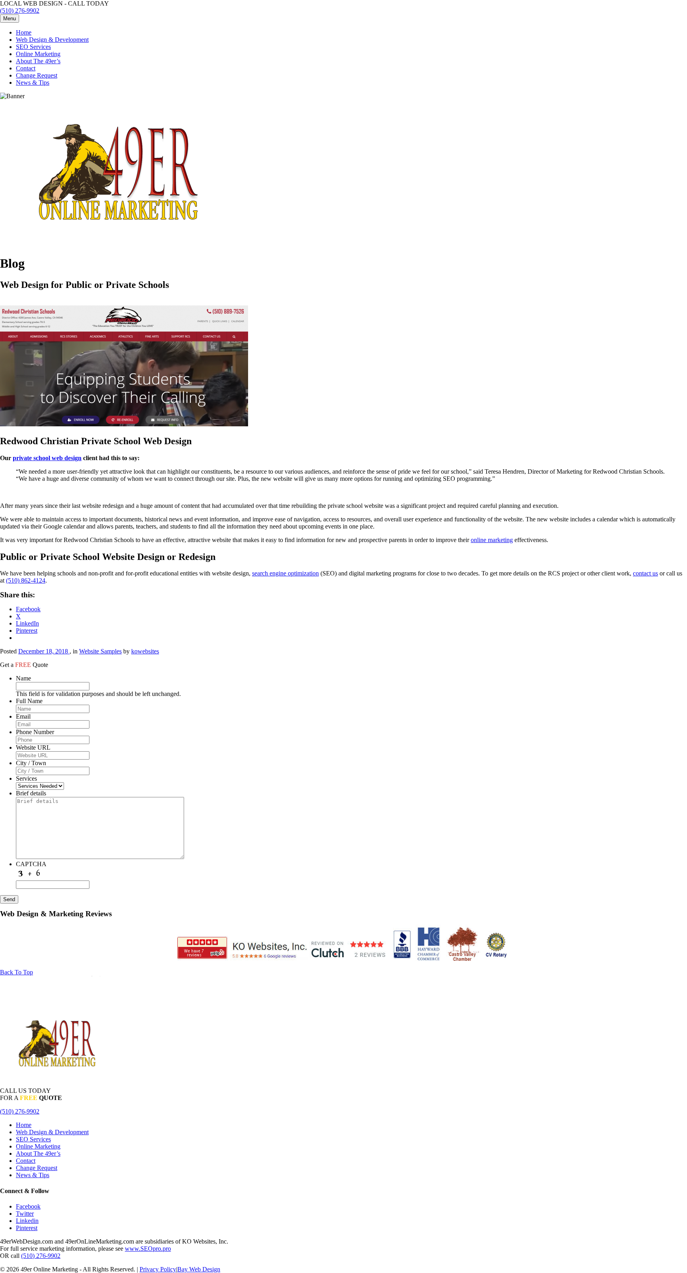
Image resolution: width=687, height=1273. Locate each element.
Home (23, 32)
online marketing (492, 539)
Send (9, 899)
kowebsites (145, 651)
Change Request (36, 75)
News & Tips (32, 82)
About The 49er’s (38, 61)
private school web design (47, 458)
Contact (25, 68)
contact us (645, 573)
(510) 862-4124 (25, 580)
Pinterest (26, 1227)
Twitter (25, 1213)
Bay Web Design (198, 1269)
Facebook (28, 1206)
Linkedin (27, 1220)
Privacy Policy (158, 1269)
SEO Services (33, 46)
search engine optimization (285, 573)
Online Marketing (38, 54)
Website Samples (100, 651)
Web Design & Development (52, 39)
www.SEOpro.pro (148, 1248)
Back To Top (16, 972)
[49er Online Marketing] (119, 244)
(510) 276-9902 (19, 10)
